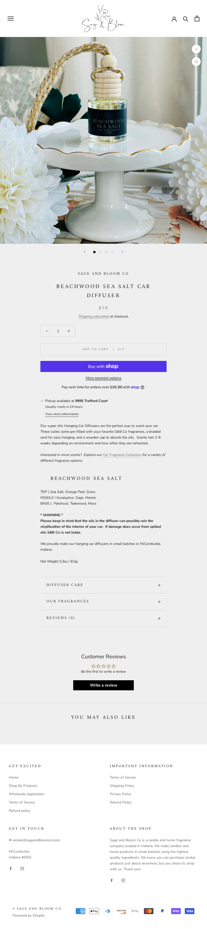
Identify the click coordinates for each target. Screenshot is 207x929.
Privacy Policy (120, 794)
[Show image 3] (106, 252)
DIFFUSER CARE (65, 585)
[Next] (122, 252)
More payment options (103, 378)
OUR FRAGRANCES (67, 601)
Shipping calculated (94, 316)
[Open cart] (197, 18)
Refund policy (19, 810)
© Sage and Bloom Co (37, 909)
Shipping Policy (122, 785)
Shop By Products (23, 785)
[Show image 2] (100, 252)
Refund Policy (121, 802)
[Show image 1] (94, 252)
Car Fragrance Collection (122, 454)
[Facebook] (10, 868)
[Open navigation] (11, 18)
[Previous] (84, 252)
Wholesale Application (26, 794)
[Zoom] (196, 49)
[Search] (185, 18)
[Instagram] (22, 868)
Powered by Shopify (29, 915)
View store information (62, 414)
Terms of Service (22, 802)
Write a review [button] (103, 685)
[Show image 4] (112, 252)
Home (13, 777)
